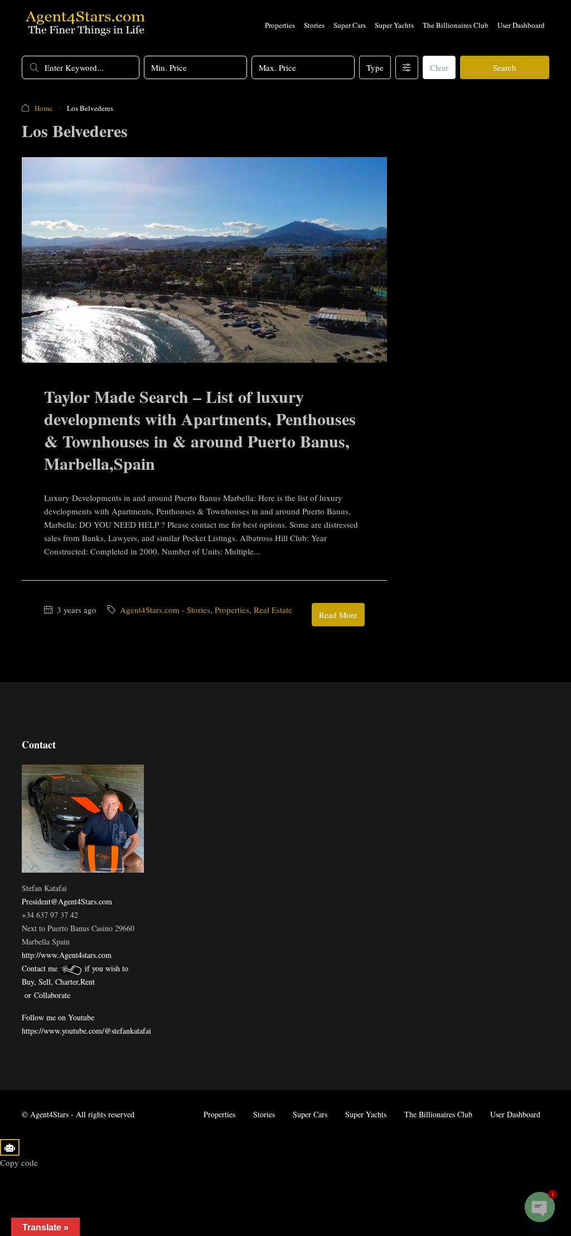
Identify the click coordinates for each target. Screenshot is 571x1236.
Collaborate (52, 995)
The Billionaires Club (455, 25)
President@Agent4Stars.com (67, 901)
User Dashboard (521, 25)
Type (375, 67)
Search (504, 67)
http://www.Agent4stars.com (67, 955)
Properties (280, 25)
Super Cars (349, 25)
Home (43, 108)
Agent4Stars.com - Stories (165, 609)
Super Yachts (394, 25)
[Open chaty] (540, 1207)
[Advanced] (406, 67)
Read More (338, 614)
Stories (314, 25)
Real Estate (273, 609)
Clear (439, 67)
